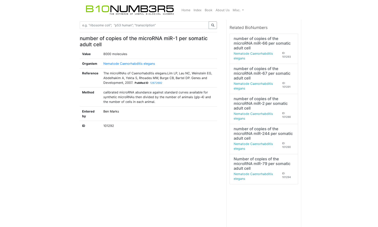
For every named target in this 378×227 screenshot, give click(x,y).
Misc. (237, 10)
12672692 (156, 82)
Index (198, 10)
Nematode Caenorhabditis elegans (129, 64)
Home (186, 10)
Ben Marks (111, 111)
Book (208, 10)
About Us (223, 10)
